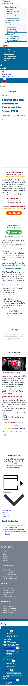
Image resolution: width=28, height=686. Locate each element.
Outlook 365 (5, 514)
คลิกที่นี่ (15, 463)
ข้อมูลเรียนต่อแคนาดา (11, 29)
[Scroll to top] (1, 624)
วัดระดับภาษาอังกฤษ (9, 54)
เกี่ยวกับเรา (5, 551)
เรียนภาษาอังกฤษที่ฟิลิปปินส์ (13, 16)
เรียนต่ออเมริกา (10, 9)
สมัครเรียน (6, 60)
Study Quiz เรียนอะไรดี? (10, 56)
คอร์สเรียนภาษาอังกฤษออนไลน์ (10, 576)
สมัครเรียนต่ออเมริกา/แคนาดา (9, 610)
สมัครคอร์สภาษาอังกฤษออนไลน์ (10, 608)
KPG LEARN (5, 560)
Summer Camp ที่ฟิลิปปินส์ (13, 18)
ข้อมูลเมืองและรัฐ (10, 25)
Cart (7, 684)
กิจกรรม (7, 42)
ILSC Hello (9, 656)
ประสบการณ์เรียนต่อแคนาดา (13, 36)
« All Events (5, 95)
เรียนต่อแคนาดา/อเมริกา (8, 572)
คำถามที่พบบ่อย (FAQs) (8, 590)
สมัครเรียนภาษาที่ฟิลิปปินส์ (9, 612)
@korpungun (17, 228)
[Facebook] (1, 69)
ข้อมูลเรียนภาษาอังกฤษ (12, 31)
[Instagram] (3, 69)
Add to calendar (7, 491)
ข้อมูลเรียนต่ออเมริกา (11, 27)
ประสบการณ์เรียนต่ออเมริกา (13, 38)
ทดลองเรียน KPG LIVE (9, 58)
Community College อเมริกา (13, 11)
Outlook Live (5, 516)
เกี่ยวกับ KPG (7, 50)
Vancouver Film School (13, 372)
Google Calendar (6, 510)
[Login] (14, 65)
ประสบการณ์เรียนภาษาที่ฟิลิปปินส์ (14, 40)
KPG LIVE (5, 558)
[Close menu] (0, 627)
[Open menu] (3, 71)
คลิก (24, 208)
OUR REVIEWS (6, 556)
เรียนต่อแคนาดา (10, 13)
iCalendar (4, 512)
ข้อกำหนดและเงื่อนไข (8, 592)
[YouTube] (5, 69)
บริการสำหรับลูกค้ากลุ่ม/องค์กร (10, 578)
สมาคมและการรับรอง (11, 636)
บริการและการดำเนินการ (9, 659)
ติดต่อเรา (5, 46)
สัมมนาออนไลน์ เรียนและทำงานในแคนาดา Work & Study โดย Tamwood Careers (15, 532)
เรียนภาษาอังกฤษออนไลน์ (12, 20)
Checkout (9, 682)
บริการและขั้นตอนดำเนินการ (10, 52)
